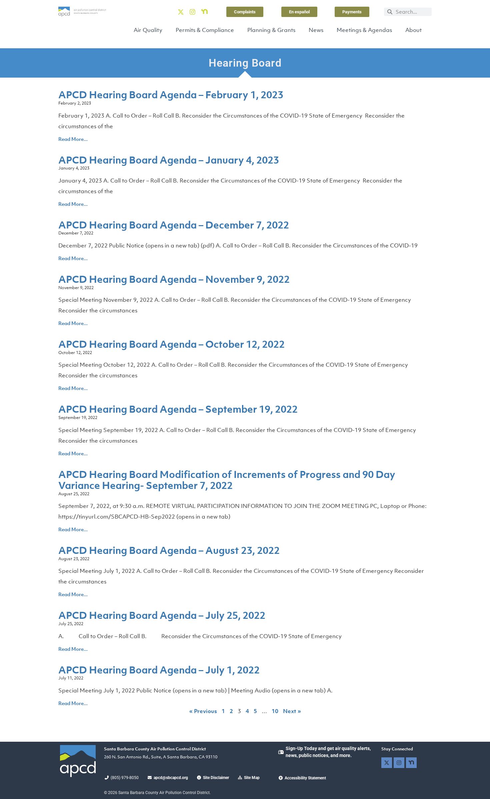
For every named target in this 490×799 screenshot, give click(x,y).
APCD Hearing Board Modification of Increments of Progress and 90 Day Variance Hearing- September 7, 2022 (226, 480)
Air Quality (148, 30)
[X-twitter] (181, 12)
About (413, 30)
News (316, 30)
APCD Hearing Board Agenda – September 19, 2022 (178, 409)
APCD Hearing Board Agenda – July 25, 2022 (161, 615)
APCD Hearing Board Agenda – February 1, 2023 (170, 94)
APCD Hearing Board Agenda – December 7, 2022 (173, 224)
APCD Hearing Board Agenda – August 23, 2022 (169, 550)
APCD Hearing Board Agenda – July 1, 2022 (159, 669)
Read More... (73, 139)
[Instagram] (193, 12)
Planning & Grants (271, 30)
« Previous (203, 711)
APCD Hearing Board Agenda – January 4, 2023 (168, 160)
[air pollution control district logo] (82, 12)
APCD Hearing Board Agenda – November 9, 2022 (174, 279)
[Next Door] (204, 12)
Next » (292, 711)
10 (275, 711)
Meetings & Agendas (364, 30)
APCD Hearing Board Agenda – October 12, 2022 (171, 344)
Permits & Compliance (205, 30)
